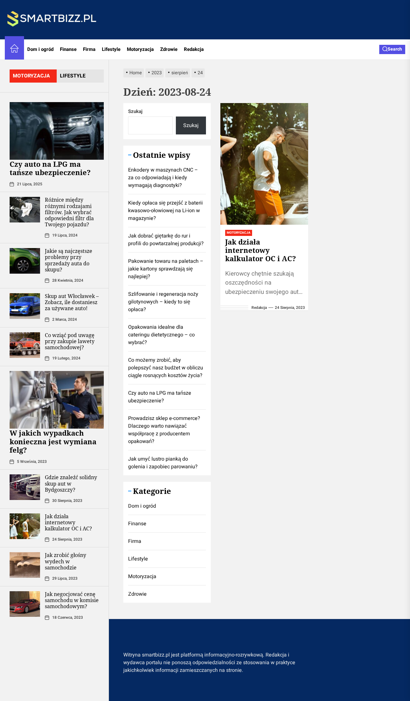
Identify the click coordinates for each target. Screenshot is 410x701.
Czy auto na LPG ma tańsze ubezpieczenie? (50, 168)
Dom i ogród (40, 49)
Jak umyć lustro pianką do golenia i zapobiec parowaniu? (163, 463)
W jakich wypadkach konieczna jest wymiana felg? (53, 441)
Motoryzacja (140, 49)
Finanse (68, 49)
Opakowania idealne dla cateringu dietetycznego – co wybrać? (161, 334)
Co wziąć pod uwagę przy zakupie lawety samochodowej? (69, 341)
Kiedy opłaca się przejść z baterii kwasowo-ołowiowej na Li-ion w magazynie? (165, 210)
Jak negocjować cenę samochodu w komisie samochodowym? (72, 600)
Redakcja (194, 49)
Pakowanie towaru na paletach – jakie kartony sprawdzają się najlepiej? (165, 268)
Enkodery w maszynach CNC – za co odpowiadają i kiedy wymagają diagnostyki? (163, 177)
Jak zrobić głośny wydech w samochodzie (65, 561)
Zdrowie (168, 49)
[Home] (14, 49)
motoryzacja (31, 76)
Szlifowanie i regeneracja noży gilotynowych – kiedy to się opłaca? (163, 301)
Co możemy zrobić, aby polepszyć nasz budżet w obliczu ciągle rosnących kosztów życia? (165, 367)
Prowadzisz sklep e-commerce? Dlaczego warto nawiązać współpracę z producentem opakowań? (164, 430)
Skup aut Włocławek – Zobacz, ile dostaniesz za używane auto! (72, 302)
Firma (89, 49)
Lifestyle (111, 49)
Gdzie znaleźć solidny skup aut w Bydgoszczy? (71, 483)
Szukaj (135, 111)
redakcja (259, 307)
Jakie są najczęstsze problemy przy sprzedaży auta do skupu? (68, 260)
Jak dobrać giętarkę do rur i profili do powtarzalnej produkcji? (166, 239)
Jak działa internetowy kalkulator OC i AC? (68, 522)
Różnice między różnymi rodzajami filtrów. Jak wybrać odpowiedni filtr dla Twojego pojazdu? (69, 212)
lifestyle (73, 76)
